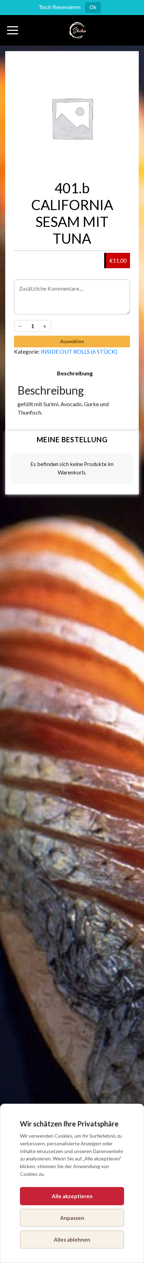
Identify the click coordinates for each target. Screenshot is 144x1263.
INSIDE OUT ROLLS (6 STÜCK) (79, 351)
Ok (92, 7)
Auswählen (72, 341)
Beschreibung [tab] (75, 373)
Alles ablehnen (72, 1239)
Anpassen (72, 1218)
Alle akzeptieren (72, 1196)
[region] (72, 1183)
